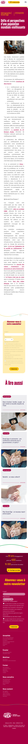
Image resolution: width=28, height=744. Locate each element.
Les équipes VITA (6, 680)
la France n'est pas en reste (15, 277)
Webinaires (5, 670)
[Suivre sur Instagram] (17, 739)
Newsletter (5, 696)
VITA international (6, 681)
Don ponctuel (5, 692)
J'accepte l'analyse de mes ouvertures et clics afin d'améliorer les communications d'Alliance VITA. (13, 362)
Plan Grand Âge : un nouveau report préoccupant (14, 512)
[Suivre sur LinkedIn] (24, 739)
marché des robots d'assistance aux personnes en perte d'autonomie (14, 266)
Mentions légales (8, 726)
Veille (4, 645)
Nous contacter (6, 683)
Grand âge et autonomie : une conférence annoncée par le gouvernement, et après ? (12, 440)
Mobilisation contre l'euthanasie (9, 660)
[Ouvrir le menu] (25, 2)
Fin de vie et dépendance (8, 639)
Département (7, 337)
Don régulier (5, 691)
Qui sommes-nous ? (7, 679)
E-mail (6, 331)
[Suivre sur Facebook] (11, 739)
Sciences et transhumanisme (8, 641)
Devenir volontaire (6, 694)
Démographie (6, 13)
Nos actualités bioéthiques (8, 637)
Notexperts (5, 644)
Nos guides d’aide (6, 653)
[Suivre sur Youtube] (20, 739)
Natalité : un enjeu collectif (11, 477)
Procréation (5, 640)
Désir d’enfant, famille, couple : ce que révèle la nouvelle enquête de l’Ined (14, 403)
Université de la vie (6, 668)
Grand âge (5, 15)
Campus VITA (5, 671)
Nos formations (6, 667)
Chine (21, 164)
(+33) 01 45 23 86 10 (20, 725)
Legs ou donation (6, 693)
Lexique (4, 672)
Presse (4, 684)
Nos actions (5, 659)
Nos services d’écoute (7, 652)
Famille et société (6, 642)
